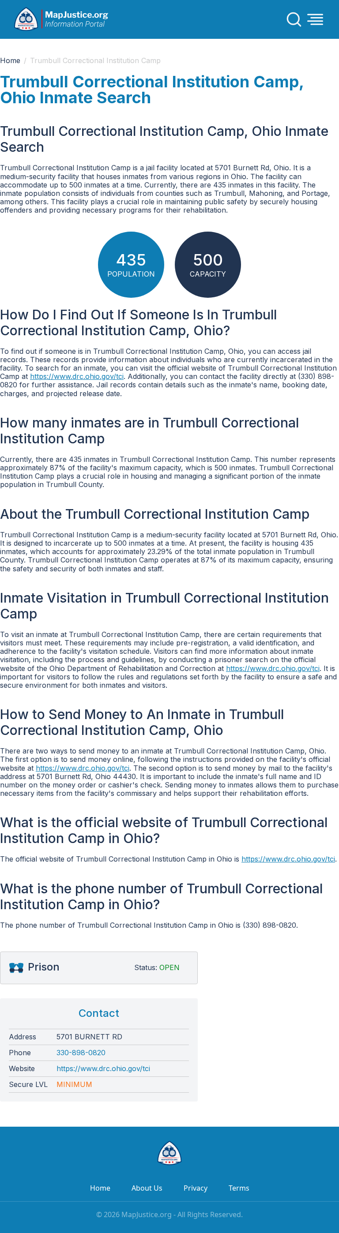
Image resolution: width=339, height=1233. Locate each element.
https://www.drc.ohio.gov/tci (77, 376)
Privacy (195, 1188)
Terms (239, 1188)
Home (10, 60)
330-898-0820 (80, 1053)
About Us (147, 1188)
